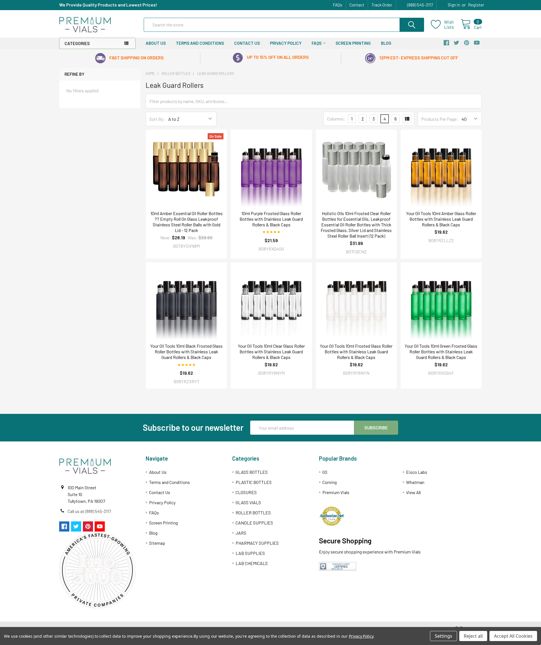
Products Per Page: (439, 119)
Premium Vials (335, 492)
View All (413, 492)
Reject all (473, 636)
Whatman (415, 482)
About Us (156, 43)
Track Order (381, 4)
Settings (443, 636)
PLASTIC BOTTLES (254, 482)
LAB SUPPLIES (250, 553)
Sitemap (157, 543)
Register (476, 4)
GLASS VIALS (248, 502)
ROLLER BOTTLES (253, 512)
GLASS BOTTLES (252, 472)
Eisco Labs (416, 472)
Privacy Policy (285, 43)
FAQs (337, 4)
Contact (356, 4)
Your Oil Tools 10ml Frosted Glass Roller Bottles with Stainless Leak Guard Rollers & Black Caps (356, 351)
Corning (329, 482)
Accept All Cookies (513, 636)
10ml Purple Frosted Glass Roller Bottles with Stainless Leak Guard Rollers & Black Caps (271, 219)
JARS (241, 532)
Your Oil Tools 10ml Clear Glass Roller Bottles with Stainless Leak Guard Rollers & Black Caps (271, 351)
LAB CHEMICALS (252, 563)
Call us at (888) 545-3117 (89, 511)
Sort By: (157, 119)
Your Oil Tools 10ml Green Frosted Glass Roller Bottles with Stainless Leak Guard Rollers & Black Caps (441, 351)
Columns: (336, 118)
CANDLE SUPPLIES (254, 522)
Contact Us (247, 43)
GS (324, 472)
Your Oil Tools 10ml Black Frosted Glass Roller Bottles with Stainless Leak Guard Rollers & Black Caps (186, 351)
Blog (386, 43)
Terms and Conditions (200, 43)
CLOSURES (246, 492)
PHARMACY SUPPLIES (257, 543)
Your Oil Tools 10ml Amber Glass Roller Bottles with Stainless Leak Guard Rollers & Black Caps (441, 219)
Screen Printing (353, 43)
